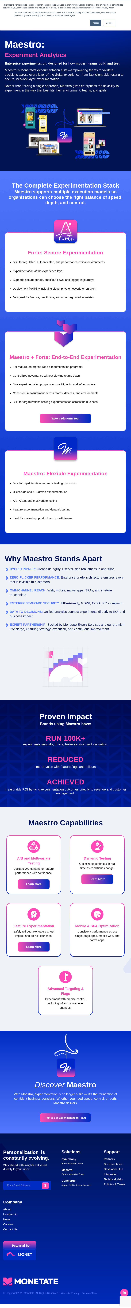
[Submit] (45, 1185)
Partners (109, 1159)
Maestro (67, 1170)
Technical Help (113, 1179)
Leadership (10, 1214)
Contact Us (10, 1229)
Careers (8, 1224)
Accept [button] (96, 22)
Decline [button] (109, 22)
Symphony (69, 1159)
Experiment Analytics (35, 55)
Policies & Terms (114, 1184)
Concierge (69, 1180)
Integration (110, 1174)
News (6, 1219)
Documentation (113, 1164)
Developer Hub (113, 1169)
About (7, 1209)
